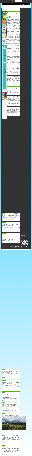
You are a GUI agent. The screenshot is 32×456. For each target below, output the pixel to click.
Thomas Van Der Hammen (15, 72)
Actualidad (4, 6)
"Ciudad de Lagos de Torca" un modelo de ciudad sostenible (9, 14)
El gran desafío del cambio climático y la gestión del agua (5, 66)
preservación (11, 72)
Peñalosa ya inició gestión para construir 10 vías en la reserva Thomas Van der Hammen (10, 394)
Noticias (19, 4)
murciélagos (11, 388)
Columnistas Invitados (5, 47)
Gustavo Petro (13, 410)
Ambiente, (16, 398)
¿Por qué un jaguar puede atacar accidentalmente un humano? (6, 81)
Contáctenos (27, 4)
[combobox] (18, 1)
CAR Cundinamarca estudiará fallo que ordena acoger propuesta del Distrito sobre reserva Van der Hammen (10, 216)
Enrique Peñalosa (13, 218)
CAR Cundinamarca (4, 218)
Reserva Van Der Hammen (4, 219)
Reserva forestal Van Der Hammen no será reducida (10, 415)
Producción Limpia (22, 6)
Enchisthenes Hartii (15, 388)
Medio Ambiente (9, 376)
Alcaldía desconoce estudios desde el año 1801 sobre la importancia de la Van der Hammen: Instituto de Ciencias (11, 89)
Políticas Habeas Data (24, 244)
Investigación (10, 6)
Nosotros (23, 4)
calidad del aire (3, 376)
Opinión (14, 6)
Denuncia (7, 6)
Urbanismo (3, 442)
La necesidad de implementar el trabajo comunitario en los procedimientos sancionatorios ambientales (6, 55)
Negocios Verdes (17, 6)
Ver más (4, 115)
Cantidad (3, 9)
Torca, (18, 72)
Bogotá (6, 376)
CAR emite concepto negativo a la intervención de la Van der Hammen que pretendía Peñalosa (10, 225)
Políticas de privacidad (24, 240)
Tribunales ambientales (10, 219)
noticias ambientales (4, 377)
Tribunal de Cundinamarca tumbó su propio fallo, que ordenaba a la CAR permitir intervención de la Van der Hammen (10, 448)
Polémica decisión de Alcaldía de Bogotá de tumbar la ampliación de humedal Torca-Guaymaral (10, 405)
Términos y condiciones (24, 243)
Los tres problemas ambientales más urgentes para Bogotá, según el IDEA (10, 372)
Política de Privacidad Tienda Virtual (24, 242)
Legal (21, 4)
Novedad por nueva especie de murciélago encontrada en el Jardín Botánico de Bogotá (10, 383)
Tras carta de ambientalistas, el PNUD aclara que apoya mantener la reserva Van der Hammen (11, 438)
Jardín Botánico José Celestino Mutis (5, 388)
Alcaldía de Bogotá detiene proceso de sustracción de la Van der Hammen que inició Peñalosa (10, 79)
